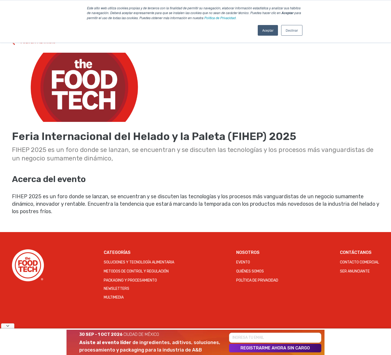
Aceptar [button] (267, 30)
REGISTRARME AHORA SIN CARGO (275, 347)
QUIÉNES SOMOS (250, 271)
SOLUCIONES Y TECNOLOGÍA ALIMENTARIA (139, 262)
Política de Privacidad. (220, 17)
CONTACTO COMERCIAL (359, 262)
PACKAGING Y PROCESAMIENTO (130, 280)
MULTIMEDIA (114, 297)
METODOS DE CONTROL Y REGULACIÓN (136, 271)
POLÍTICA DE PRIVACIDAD (257, 280)
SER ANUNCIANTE (355, 271)
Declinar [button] (292, 30)
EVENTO (243, 262)
